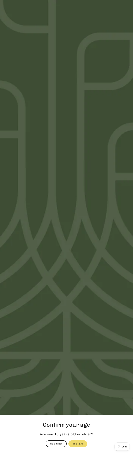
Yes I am (78, 443)
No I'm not (56, 443)
